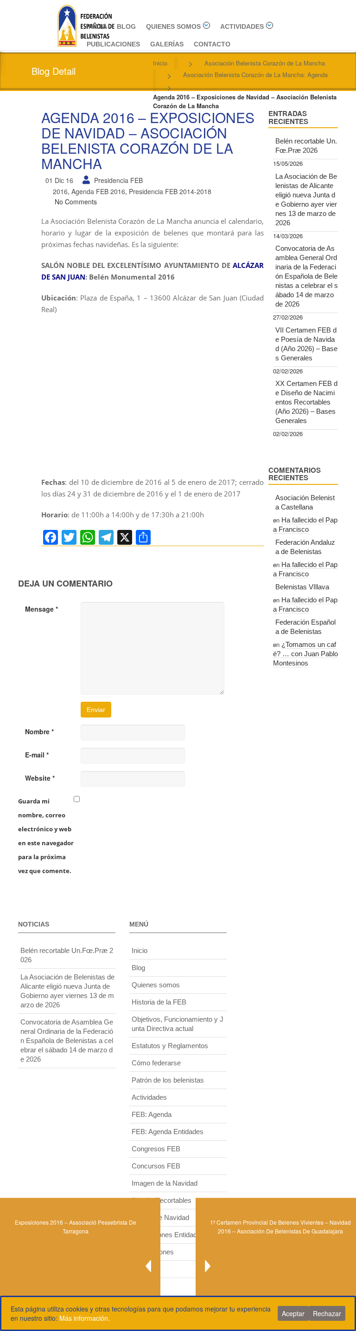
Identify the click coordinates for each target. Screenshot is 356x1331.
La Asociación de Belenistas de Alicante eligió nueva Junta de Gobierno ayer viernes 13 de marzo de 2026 (306, 199)
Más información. (84, 1318)
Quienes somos (173, 26)
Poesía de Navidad (160, 1217)
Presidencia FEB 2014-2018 (170, 191)
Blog (126, 26)
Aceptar (293, 1313)
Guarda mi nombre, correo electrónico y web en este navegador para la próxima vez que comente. (46, 836)
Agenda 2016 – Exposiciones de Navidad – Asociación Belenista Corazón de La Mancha (147, 140)
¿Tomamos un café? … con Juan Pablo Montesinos (305, 653)
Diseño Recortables (161, 1200)
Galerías (167, 44)
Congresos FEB (156, 1149)
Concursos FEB (156, 1166)
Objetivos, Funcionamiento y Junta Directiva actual (177, 1023)
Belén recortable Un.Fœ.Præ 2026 (306, 145)
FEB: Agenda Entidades (167, 1131)
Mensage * (41, 608)
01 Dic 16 (59, 180)
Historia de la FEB (159, 1002)
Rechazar (327, 1313)
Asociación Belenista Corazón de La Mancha (264, 63)
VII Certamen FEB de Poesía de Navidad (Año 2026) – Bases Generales (306, 344)
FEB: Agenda (152, 1114)
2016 (60, 191)
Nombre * (39, 731)
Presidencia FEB (118, 180)
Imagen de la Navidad (164, 1183)
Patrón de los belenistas (168, 1080)
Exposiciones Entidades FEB (176, 1235)
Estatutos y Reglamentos (170, 1046)
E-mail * (37, 754)
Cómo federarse (156, 1063)
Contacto (212, 44)
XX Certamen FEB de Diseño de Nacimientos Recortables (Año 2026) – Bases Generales (306, 401)
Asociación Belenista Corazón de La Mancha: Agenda (255, 74)
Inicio (97, 26)
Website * (40, 778)
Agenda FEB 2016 (98, 191)
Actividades (242, 26)
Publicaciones (113, 44)
